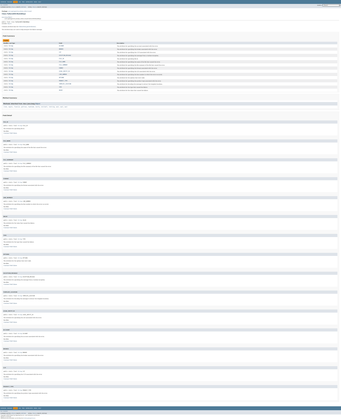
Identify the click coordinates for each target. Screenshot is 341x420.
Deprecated (29, 2)
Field (13, 7)
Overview (3, 2)
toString (52, 107)
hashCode (31, 107)
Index (35, 2)
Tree (23, 2)
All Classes (4, 5)
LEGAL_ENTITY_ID (64, 71)
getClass (24, 107)
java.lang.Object (7, 17)
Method (23, 7)
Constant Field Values (10, 133)
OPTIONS (61, 77)
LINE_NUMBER (63, 74)
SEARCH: (319, 5)
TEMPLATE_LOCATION (65, 84)
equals (10, 107)
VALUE (61, 90)
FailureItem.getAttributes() (27, 26)
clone (5, 107)
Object (9, 23)
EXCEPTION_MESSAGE (65, 55)
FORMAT (61, 68)
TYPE (60, 87)
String (11, 46)
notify (37, 107)
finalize (17, 107)
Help (39, 2)
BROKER (61, 49)
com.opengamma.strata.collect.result (20, 11)
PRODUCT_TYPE (63, 80)
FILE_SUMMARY (63, 65)
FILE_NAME (62, 61)
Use (20, 2)
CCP (60, 52)
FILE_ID (61, 58)
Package (9, 2)
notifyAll (44, 107)
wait (57, 107)
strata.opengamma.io (29, 418)
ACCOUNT (61, 46)
